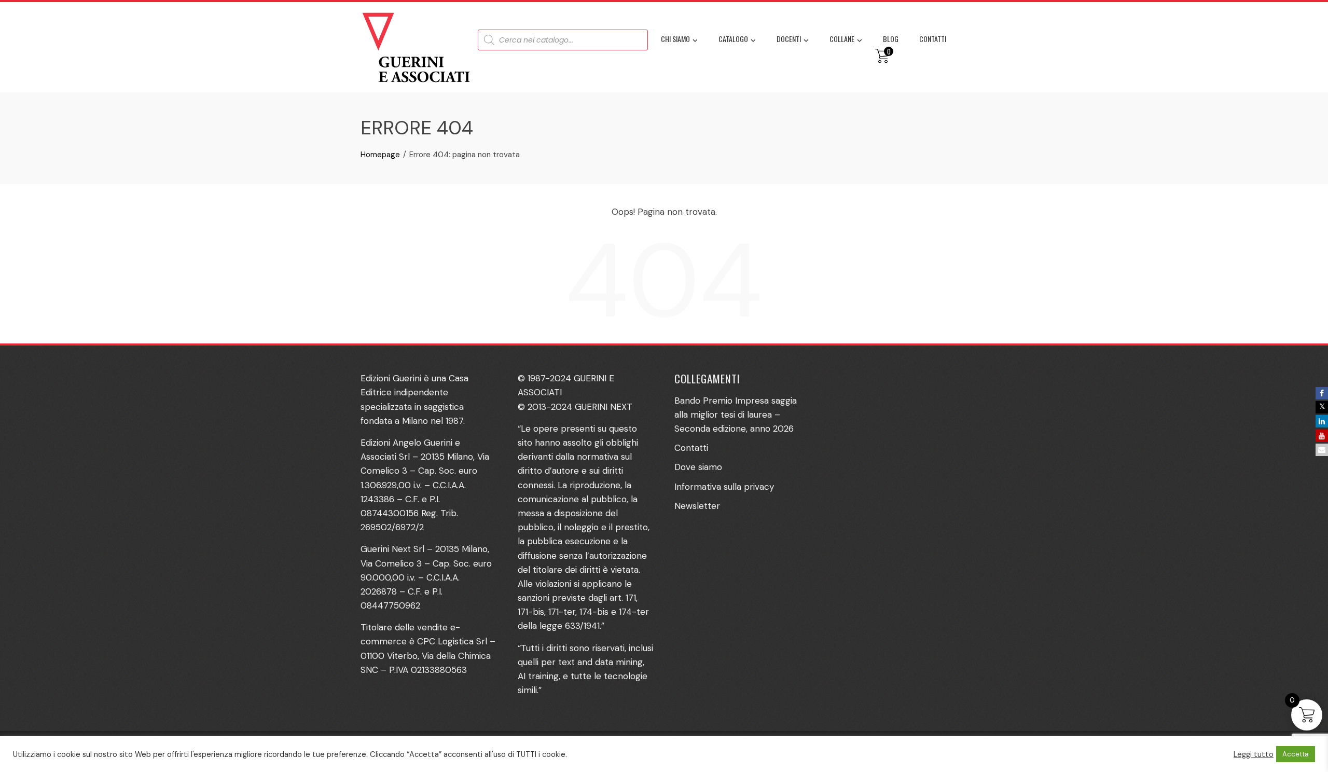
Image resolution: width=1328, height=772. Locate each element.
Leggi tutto (1254, 754)
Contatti (932, 38)
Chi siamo (675, 38)
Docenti (789, 38)
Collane (841, 38)
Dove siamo (698, 467)
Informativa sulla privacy (724, 486)
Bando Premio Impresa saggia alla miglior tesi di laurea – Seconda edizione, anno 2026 (735, 414)
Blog (890, 38)
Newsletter (697, 506)
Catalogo (733, 38)
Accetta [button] (1295, 754)
